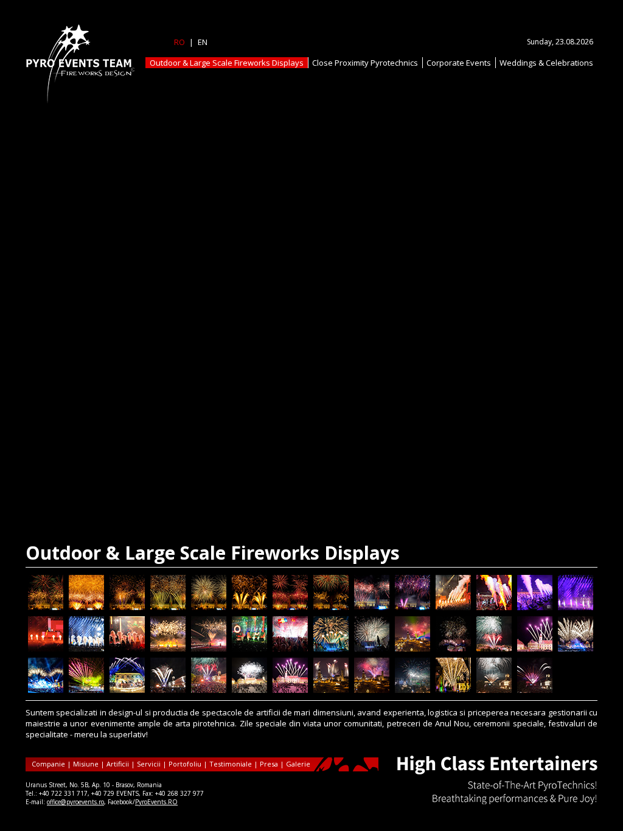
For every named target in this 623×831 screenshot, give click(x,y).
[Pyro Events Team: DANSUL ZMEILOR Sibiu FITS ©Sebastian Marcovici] (290, 689)
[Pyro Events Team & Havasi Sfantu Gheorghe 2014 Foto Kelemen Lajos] (168, 689)
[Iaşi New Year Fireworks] (45, 607)
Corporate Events (458, 62)
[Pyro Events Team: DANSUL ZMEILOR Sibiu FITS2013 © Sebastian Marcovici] (249, 689)
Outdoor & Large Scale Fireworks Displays (227, 62)
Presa (269, 763)
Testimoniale (230, 763)
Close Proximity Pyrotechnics (365, 62)
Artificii (117, 763)
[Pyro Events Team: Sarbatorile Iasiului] (412, 689)
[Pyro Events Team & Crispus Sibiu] (127, 689)
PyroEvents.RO (156, 802)
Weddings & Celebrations (546, 62)
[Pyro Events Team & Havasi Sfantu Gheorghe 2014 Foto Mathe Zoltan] (208, 689)
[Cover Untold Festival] (168, 648)
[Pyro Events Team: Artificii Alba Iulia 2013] (371, 689)
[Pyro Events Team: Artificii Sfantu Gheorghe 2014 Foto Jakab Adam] (494, 648)
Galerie (298, 763)
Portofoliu (185, 763)
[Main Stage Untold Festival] (208, 648)
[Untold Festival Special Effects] (453, 607)
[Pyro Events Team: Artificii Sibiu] (534, 648)
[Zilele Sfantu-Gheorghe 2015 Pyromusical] (331, 648)
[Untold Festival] (249, 648)
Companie (48, 763)
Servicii (149, 763)
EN (202, 42)
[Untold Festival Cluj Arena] (534, 607)
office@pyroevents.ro (75, 802)
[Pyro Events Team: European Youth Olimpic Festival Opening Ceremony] (575, 648)
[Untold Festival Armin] (86, 648)
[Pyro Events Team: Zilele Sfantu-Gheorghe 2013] (494, 689)
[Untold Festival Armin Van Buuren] (575, 607)
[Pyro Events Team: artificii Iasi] (453, 648)
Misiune (86, 763)
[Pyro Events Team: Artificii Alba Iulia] (412, 648)
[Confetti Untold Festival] (290, 648)
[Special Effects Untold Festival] (494, 607)
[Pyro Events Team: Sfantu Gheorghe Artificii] (453, 689)
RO (179, 42)
